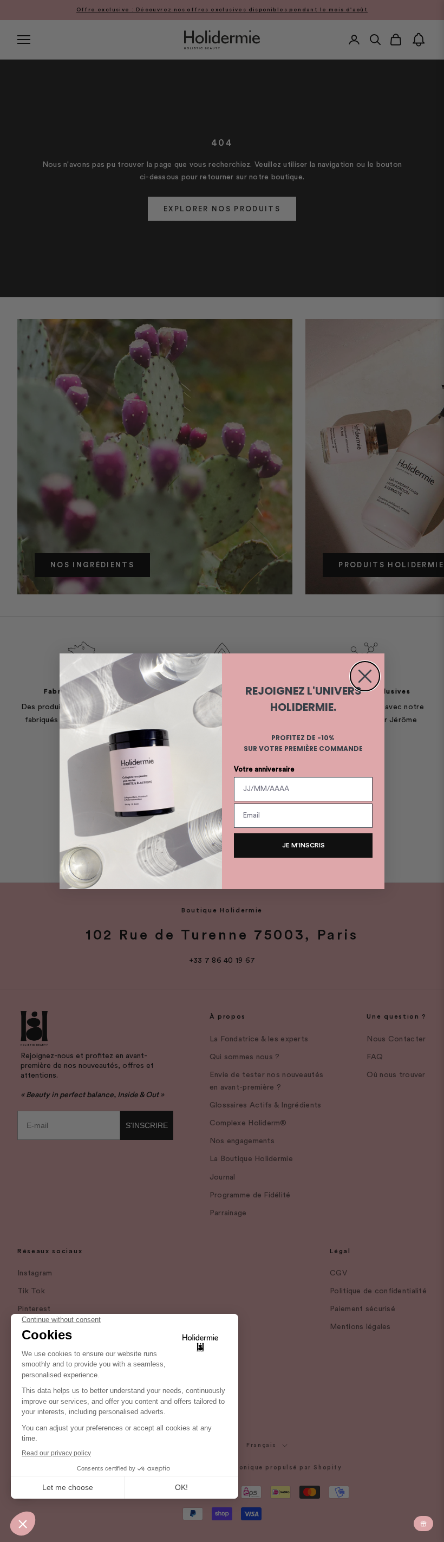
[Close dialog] (365, 676)
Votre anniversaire (264, 769)
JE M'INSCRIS (303, 845)
